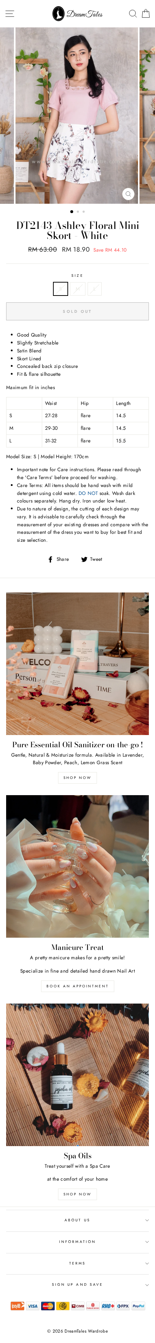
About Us (77, 1220)
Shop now (77, 777)
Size (77, 275)
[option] (77, 115)
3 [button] (84, 212)
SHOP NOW (77, 1194)
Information (77, 1241)
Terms (77, 1263)
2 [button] (78, 212)
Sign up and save (77, 1284)
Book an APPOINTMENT (77, 986)
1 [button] (72, 212)
